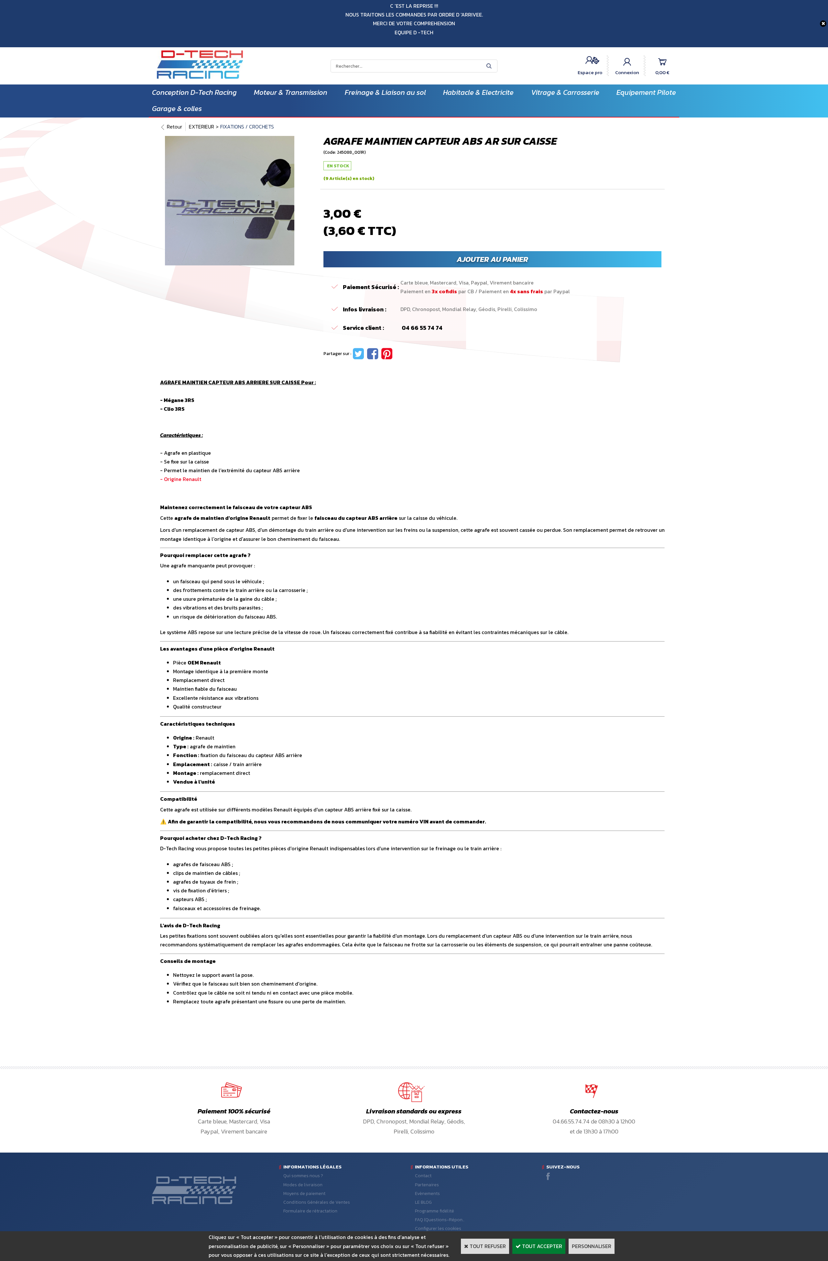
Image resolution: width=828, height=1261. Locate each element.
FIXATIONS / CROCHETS (247, 126)
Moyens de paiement (304, 1193)
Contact (423, 1175)
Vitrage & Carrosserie (565, 92)
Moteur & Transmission (290, 92)
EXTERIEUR (201, 126)
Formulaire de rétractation (310, 1211)
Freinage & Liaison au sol (385, 92)
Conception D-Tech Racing (194, 92)
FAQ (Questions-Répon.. (439, 1219)
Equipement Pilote (646, 92)
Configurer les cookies (438, 1228)
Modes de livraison (302, 1184)
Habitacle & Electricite (478, 92)
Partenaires (427, 1184)
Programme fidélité (434, 1211)
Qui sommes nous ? (303, 1175)
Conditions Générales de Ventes (316, 1202)
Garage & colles (177, 108)
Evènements (427, 1193)
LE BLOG (423, 1202)
